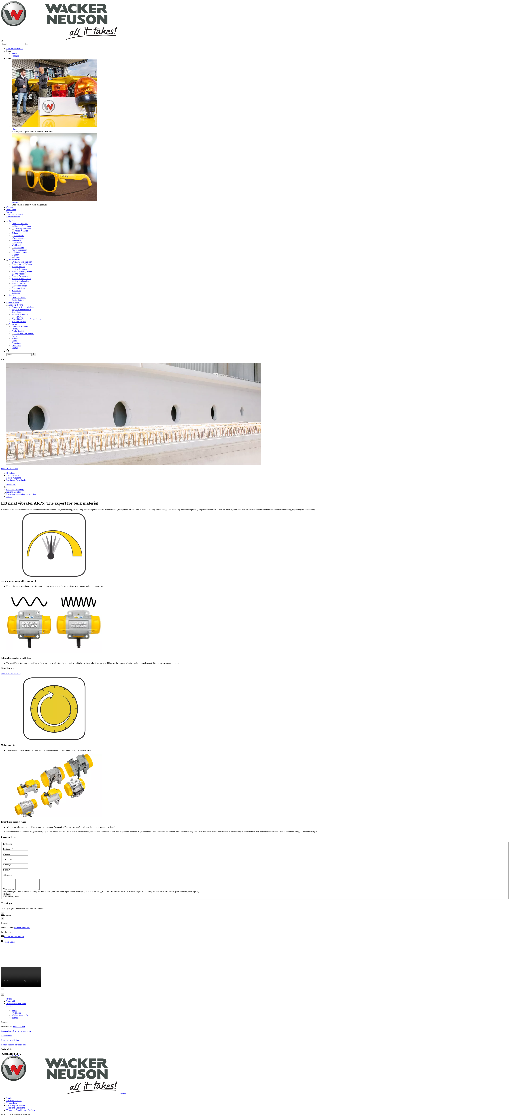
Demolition (19, 247)
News (14, 336)
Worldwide (11, 209)
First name (7, 844)
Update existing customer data (13, 1045)
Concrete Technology (23, 226)
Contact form (6, 1036)
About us (13, 324)
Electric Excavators (20, 276)
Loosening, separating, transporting (21, 494)
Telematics (18, 317)
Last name (8, 849)
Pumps (17, 257)
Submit (7, 894)
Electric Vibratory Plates (22, 271)
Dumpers (18, 243)
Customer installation (10, 1040)
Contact (9, 207)
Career (9, 212)
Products (12, 221)
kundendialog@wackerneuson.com (16, 1031)
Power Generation (19, 250)
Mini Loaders (17, 245)
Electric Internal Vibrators (22, 264)
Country (7, 864)
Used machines (12, 302)
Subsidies (16, 293)
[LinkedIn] (14, 1054)
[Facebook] (8, 1054)
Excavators (19, 235)
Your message (9, 889)
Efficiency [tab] (16, 673)
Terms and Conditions (15, 1108)
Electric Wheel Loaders (21, 278)
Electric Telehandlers (20, 281)
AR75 (9, 497)
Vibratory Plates (21, 231)
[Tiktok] (17, 1054)
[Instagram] (5, 1054)
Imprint (9, 1098)
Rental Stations (18, 300)
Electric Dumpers (19, 283)
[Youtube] (11, 1054)
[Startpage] (59, 39)
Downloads (16, 345)
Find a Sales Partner (14, 49)
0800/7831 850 (19, 1027)
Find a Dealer (9, 942)
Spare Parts (16, 312)
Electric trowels (18, 266)
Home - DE (11, 485)
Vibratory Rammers (22, 228)
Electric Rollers (18, 274)
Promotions (16, 343)
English (9, 217)
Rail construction (19, 321)
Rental (11, 295)
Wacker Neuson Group (16, 1003)
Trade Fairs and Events (24, 333)
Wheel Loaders (18, 238)
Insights (15, 338)
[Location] (2, 1054)
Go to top (122, 1094)
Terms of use (11, 1103)
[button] (14, 214)
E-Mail (6, 870)
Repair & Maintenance (21, 309)
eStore (14, 53)
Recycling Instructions (15, 1105)
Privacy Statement (14, 1100)
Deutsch (16, 217)
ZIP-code (7, 859)
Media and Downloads (16, 480)
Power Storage (20, 252)
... (7, 487)
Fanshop (15, 56)
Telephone (7, 875)
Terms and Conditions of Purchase (20, 1110)
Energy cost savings (20, 288)
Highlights (10, 473)
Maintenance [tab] (6, 673)
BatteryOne (16, 290)
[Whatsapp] (20, 1054)
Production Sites (18, 331)
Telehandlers (17, 240)
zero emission (14, 259)
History (15, 329)
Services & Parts (16, 305)
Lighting (15, 255)
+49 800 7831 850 (22, 927)
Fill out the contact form (14, 936)
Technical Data (12, 475)
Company (7, 854)
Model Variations (13, 478)
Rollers (15, 233)
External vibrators (13, 492)
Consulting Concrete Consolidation (26, 319)
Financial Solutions (20, 314)
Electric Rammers (19, 269)
